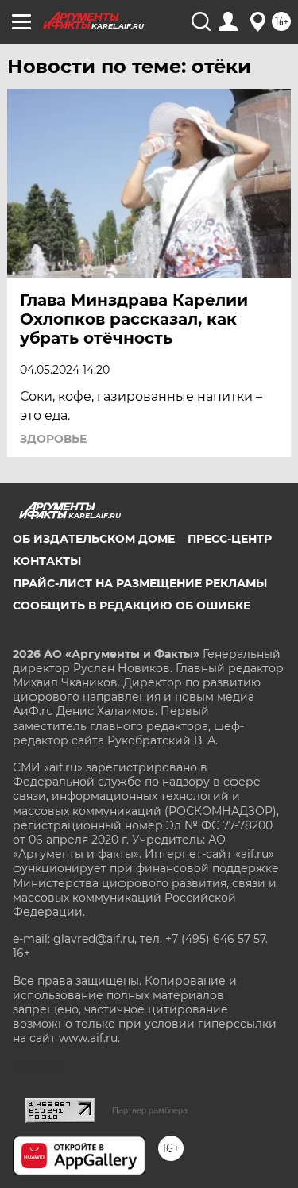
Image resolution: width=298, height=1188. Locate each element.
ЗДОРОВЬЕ (53, 438)
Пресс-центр (230, 539)
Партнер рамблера (150, 1110)
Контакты (47, 561)
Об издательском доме (94, 539)
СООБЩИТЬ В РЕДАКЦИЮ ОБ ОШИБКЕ (131, 605)
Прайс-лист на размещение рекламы (140, 583)
